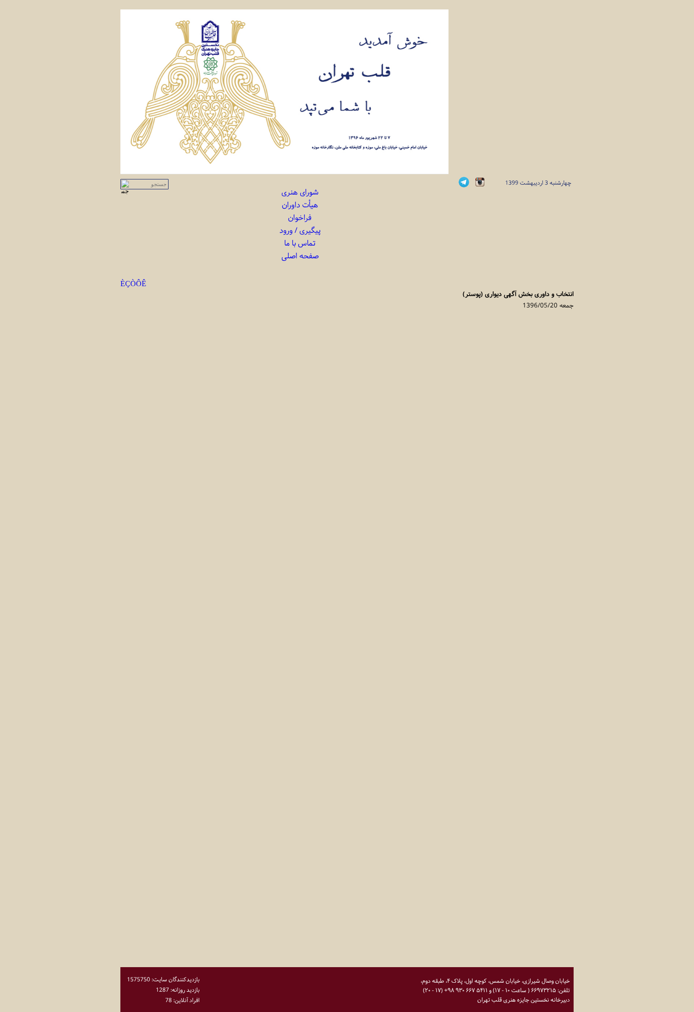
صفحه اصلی (300, 256)
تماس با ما (299, 243)
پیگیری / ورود (300, 230)
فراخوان (300, 218)
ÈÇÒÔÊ (133, 284)
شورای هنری (300, 192)
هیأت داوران (300, 205)
